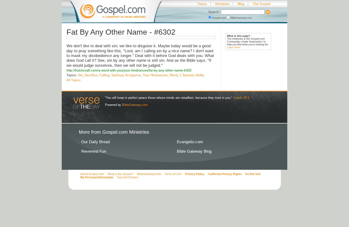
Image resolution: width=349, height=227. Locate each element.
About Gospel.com (92, 174)
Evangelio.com (190, 142)
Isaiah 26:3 (241, 97)
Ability (199, 75)
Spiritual (117, 75)
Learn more (233, 47)
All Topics (73, 80)
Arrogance (133, 75)
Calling (104, 75)
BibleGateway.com (241, 17)
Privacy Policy (194, 174)
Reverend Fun (93, 151)
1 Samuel (186, 75)
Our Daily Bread (95, 142)
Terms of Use (173, 174)
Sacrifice (91, 75)
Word (174, 75)
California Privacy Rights (225, 174)
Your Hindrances (155, 75)
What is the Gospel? (120, 174)
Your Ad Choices (127, 177)
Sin (80, 75)
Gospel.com (219, 17)
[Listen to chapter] (251, 97)
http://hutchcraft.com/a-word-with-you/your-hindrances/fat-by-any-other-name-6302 (129, 70)
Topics (202, 4)
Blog (241, 4)
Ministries (222, 4)
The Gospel (261, 4)
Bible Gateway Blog (194, 151)
